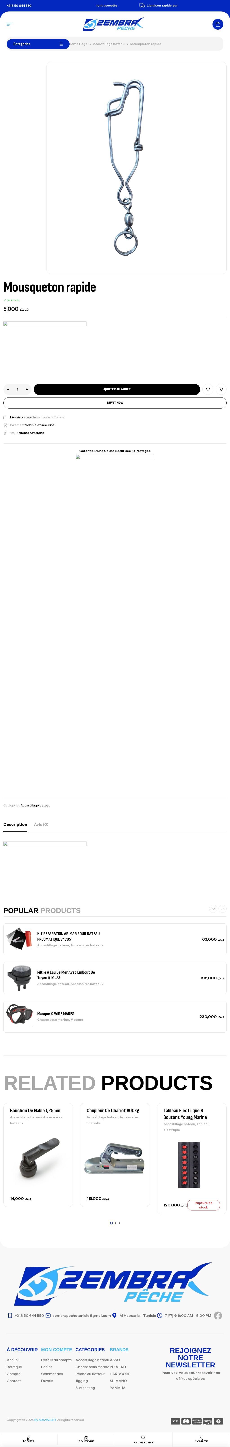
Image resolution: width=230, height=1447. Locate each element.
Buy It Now (115, 403)
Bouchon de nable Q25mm (35, 1110)
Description (15, 824)
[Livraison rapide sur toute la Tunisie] (130, 5)
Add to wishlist (207, 389)
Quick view (62, 1153)
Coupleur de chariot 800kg (113, 1110)
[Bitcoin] (218, 1422)
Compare (221, 389)
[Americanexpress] (197, 1422)
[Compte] (201, 1438)
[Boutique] (86, 1438)
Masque (77, 1020)
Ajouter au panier (117, 389)
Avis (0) (41, 824)
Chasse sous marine (53, 1020)
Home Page (78, 44)
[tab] (15, 824)
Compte (201, 1441)
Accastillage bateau (109, 44)
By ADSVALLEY (45, 1420)
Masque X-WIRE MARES (55, 1013)
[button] (213, 909)
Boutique (86, 1441)
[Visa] (175, 1422)
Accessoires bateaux (87, 945)
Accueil (28, 1441)
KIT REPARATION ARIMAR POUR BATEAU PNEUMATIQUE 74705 (68, 936)
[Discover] (207, 1422)
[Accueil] (29, 1438)
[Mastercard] (186, 1422)
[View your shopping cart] (217, 24)
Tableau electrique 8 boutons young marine (185, 1114)
